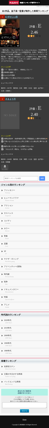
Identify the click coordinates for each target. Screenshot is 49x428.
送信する (24, 411)
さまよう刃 (10, 99)
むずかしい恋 (11, 17)
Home (24, 419)
